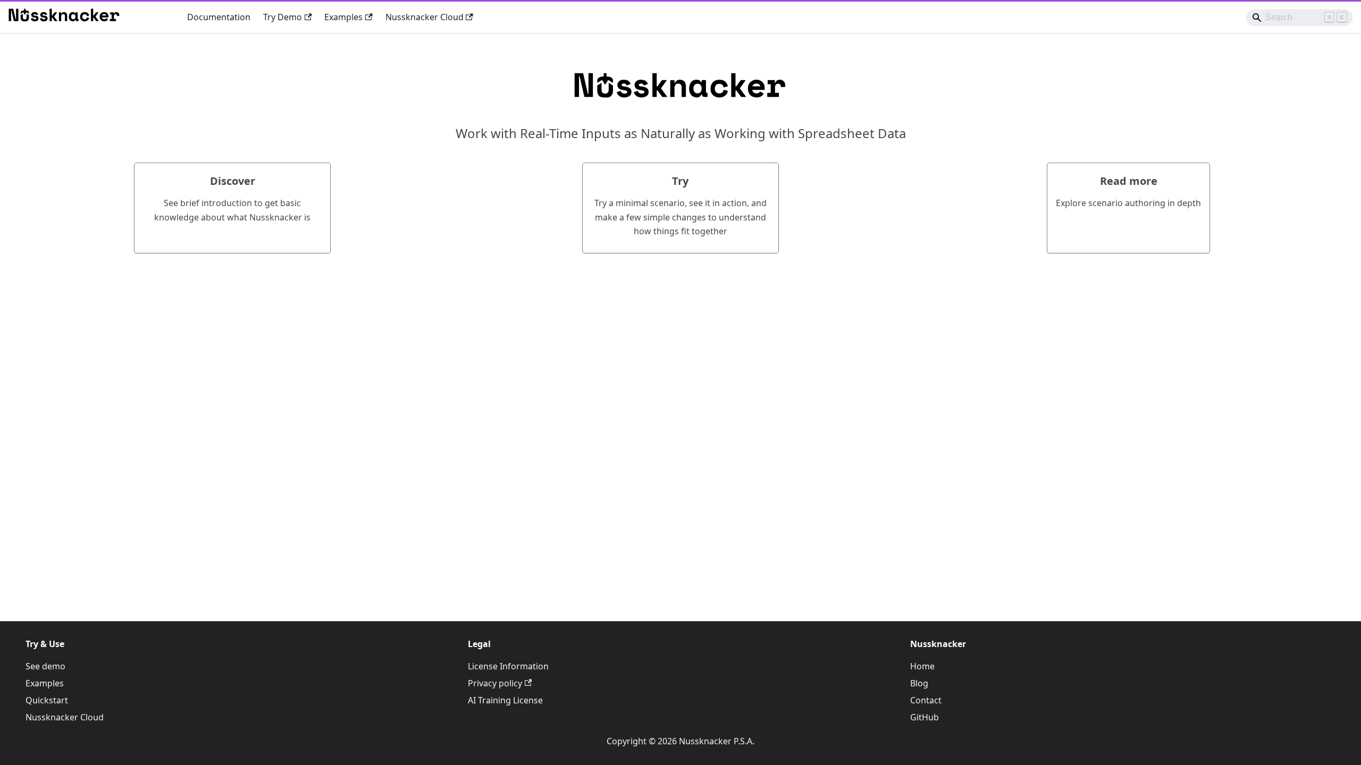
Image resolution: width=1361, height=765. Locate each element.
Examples (343, 17)
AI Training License (505, 700)
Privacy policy (495, 683)
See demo (45, 666)
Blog (919, 683)
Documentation (218, 17)
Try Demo (282, 17)
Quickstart (47, 700)
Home (922, 666)
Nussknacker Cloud (424, 17)
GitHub (924, 717)
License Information (508, 666)
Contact (926, 700)
